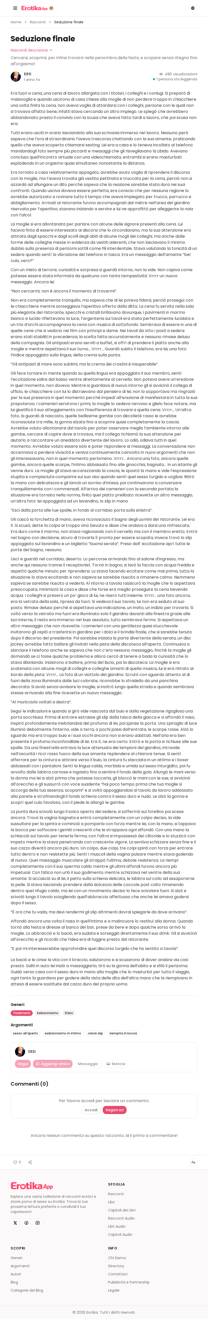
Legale (113, 1290)
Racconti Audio (121, 1218)
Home (16, 22)
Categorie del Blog (27, 1290)
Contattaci (118, 1274)
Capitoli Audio (120, 1234)
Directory (116, 1266)
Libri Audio (117, 1226)
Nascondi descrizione (29, 50)
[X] (15, 1222)
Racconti (38, 22)
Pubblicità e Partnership (129, 1282)
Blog (14, 1282)
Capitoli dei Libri (121, 1210)
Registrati (115, 1110)
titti (27, 74)
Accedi (91, 1110)
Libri (111, 1202)
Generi (16, 1257)
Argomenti (20, 1266)
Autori (16, 1274)
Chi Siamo (117, 1257)
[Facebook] (26, 1222)
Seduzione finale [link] (68, 22)
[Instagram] (37, 1222)
